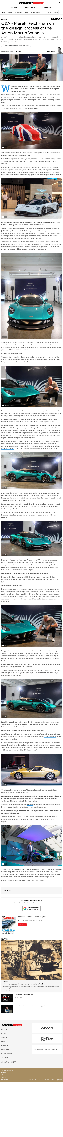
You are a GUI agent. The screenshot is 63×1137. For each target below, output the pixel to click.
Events (4, 1042)
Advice (4, 1037)
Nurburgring (47, 579)
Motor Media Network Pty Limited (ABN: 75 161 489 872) (41, 1079)
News (3, 12)
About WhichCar (8, 1062)
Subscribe (57, 12)
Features (5, 1050)
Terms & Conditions (7, 1070)
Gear (26, 12)
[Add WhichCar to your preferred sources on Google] (31, 908)
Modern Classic (35, 12)
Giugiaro (30, 804)
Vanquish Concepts (7, 448)
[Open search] (60, 3)
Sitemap (3, 1077)
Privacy (3, 1072)
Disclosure (4, 1075)
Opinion (4, 1046)
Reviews (10, 12)
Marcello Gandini (13, 745)
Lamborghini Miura (50, 736)
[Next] (60, 12)
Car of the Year (47, 12)
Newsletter (6, 1054)
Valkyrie (3, 228)
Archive (4, 1058)
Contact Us (4, 1079)
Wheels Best (18, 12)
